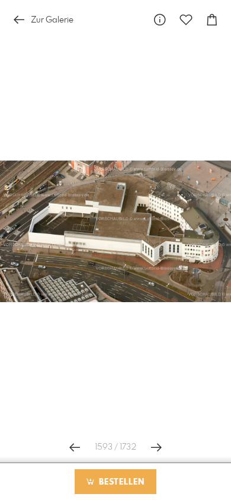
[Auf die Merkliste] (186, 20)
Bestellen (120, 482)
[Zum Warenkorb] (212, 20)
